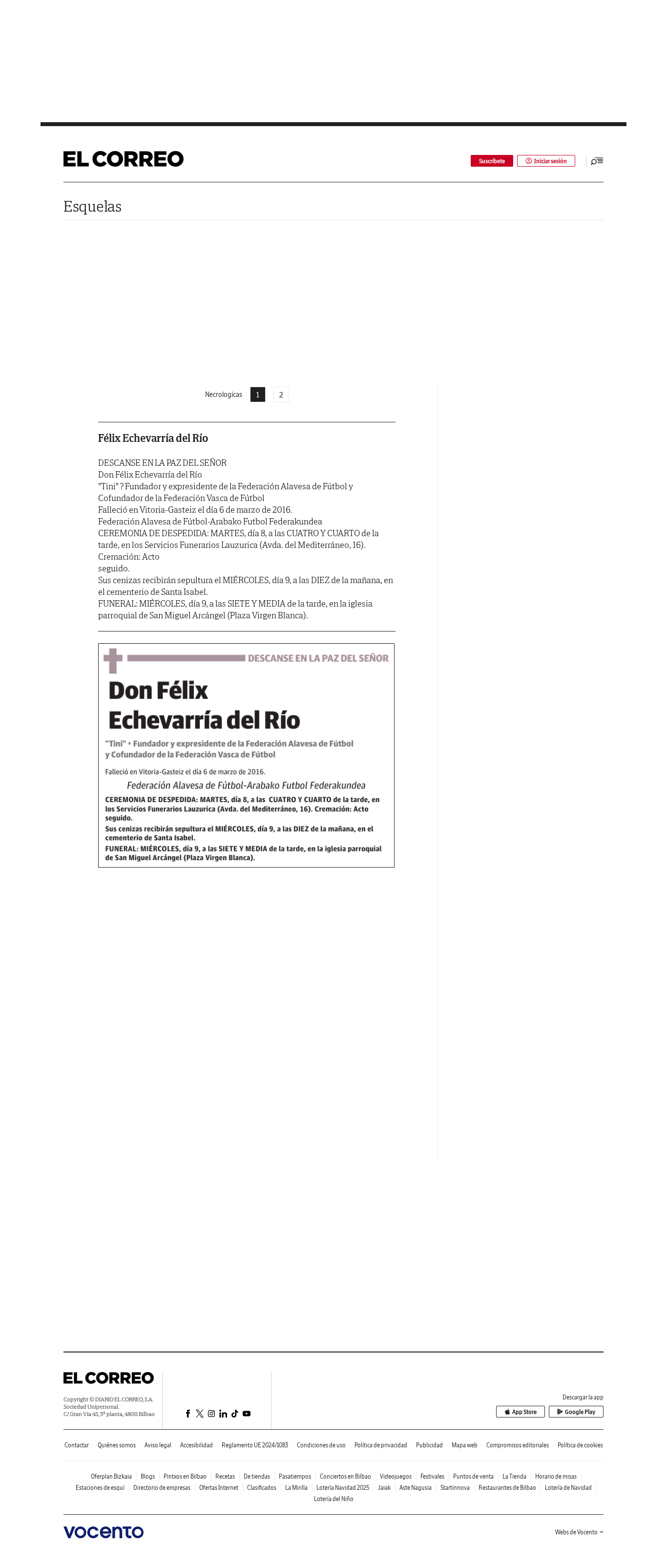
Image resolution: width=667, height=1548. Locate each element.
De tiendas (257, 1476)
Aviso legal (158, 1445)
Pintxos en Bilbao (185, 1476)
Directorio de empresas (161, 1487)
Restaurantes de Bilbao (507, 1487)
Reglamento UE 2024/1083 (255, 1445)
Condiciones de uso (321, 1445)
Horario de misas (556, 1476)
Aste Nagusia (415, 1487)
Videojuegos (396, 1476)
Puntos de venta (473, 1476)
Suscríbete (492, 161)
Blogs (148, 1476)
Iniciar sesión (550, 161)
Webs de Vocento (576, 1532)
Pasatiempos (295, 1476)
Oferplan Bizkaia (111, 1476)
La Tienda (514, 1476)
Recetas (225, 1476)
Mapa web (465, 1445)
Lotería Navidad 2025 (342, 1487)
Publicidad (429, 1445)
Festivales (432, 1476)
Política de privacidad (380, 1445)
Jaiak (384, 1487)
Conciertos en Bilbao (345, 1476)
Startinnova (455, 1487)
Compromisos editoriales (517, 1445)
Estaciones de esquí (100, 1487)
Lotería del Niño (334, 1499)
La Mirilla (296, 1487)
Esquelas (92, 206)
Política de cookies (580, 1445)
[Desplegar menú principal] (597, 161)
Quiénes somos (117, 1445)
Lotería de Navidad (568, 1487)
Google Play (580, 1412)
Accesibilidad (196, 1445)
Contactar (76, 1445)
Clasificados (261, 1487)
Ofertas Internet (218, 1487)
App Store (524, 1412)
